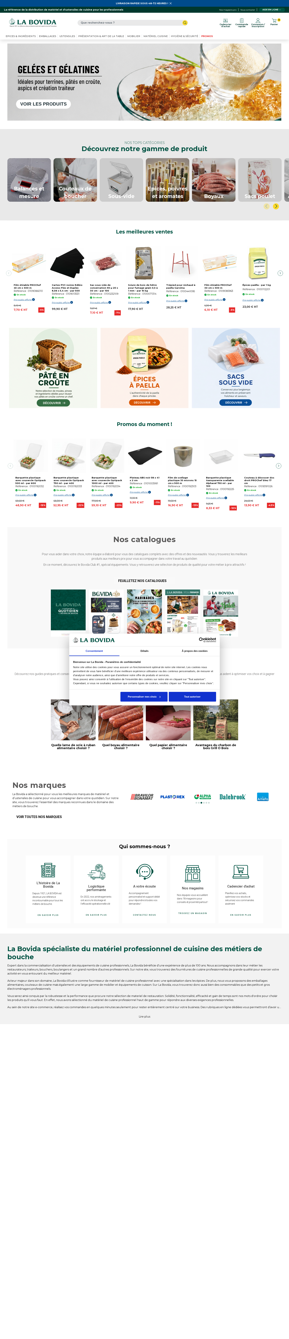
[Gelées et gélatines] (144, 82)
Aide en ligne (270, 9)
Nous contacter (247, 10)
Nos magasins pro (227, 10)
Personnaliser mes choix (142, 696)
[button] (144, 580)
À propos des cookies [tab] (195, 650)
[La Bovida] (32, 22)
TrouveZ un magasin (192, 913)
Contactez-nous (144, 915)
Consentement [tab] (94, 650)
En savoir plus (48, 915)
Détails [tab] (144, 650)
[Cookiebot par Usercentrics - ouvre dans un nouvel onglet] (201, 639)
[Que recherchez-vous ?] (184, 22)
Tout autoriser (192, 696)
